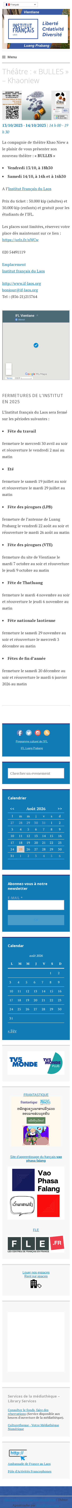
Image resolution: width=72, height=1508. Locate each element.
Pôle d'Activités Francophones (29, 1471)
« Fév (12, 1030)
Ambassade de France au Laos (29, 1464)
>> (60, 808)
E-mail (15, 898)
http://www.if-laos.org (21, 283)
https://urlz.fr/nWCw (20, 239)
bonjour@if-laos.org (20, 289)
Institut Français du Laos (29, 188)
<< (12, 808)
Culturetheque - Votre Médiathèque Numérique (33, 1427)
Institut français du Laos (23, 271)
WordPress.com (47, 1505)
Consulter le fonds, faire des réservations (28, 1412)
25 (20, 849)
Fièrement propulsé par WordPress (29, 1499)
